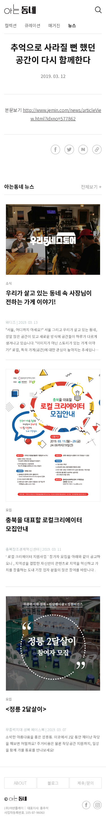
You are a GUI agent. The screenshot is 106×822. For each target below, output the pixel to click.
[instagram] (97, 805)
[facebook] (86, 805)
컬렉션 (11, 25)
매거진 (54, 25)
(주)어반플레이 (13, 808)
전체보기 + (91, 186)
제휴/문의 (85, 783)
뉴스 (72, 25)
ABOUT (20, 783)
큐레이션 (32, 25)
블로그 (53, 783)
